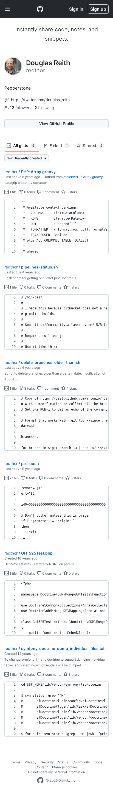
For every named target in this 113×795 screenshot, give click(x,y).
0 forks (29, 192)
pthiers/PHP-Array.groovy (83, 177)
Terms (15, 762)
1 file (13, 192)
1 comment (50, 192)
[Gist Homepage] (40, 9)
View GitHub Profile (56, 123)
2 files (14, 478)
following (44, 107)
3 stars (73, 674)
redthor (11, 171)
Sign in (76, 9)
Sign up (98, 9)
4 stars (73, 287)
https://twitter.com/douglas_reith (40, 99)
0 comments (51, 287)
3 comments (51, 674)
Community (81, 762)
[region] (56, 226)
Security (47, 762)
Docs (98, 762)
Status (63, 762)
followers (21, 107)
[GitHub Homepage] (40, 780)
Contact (41, 767)
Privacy (30, 762)
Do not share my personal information (56, 772)
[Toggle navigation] (7, 9)
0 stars (71, 192)
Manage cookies (65, 767)
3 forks (29, 388)
